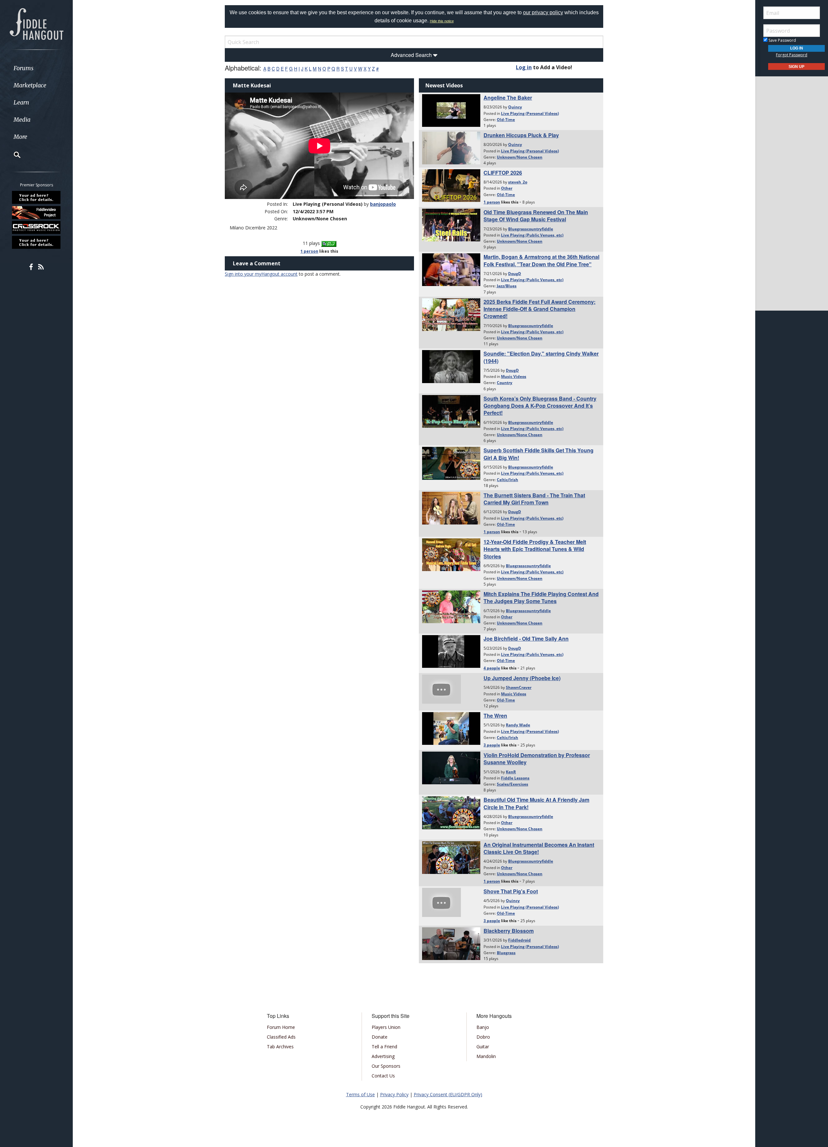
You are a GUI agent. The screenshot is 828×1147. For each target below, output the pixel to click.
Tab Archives (280, 1046)
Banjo (482, 1027)
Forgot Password (791, 55)
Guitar (482, 1046)
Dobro (483, 1037)
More (20, 136)
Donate (379, 1037)
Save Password (782, 40)
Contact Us (383, 1076)
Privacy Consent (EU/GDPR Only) (448, 1094)
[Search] (13, 155)
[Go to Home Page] (36, 23)
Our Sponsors (386, 1066)
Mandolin (486, 1056)
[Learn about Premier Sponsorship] (36, 197)
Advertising (383, 1056)
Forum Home (281, 1027)
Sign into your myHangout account (261, 274)
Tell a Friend (384, 1046)
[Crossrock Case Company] (36, 227)
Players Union (386, 1027)
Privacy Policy (394, 1094)
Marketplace (30, 85)
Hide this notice (442, 21)
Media (22, 119)
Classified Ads (281, 1037)
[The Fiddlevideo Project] (36, 212)
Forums (24, 68)
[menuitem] (36, 68)
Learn (21, 102)
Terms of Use (360, 1094)
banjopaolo (383, 204)
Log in (524, 67)
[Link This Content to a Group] (328, 243)
